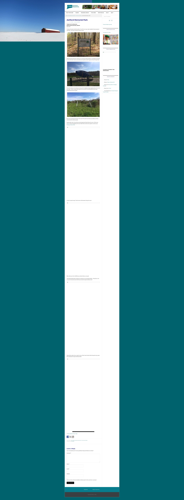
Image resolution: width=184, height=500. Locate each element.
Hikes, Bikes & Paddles (71, 15)
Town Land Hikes (78, 15)
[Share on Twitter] (70, 437)
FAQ (108, 79)
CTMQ (73, 7)
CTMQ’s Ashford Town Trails (72, 433)
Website (68, 473)
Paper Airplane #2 (110, 82)
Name (68, 464)
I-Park (110, 88)
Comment (69, 453)
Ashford (68, 123)
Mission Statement (96, 489)
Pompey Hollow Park (71, 124)
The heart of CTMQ (106, 32)
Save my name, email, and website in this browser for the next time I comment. (82, 479)
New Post (80, 440)
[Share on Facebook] (68, 437)
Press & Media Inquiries (107, 24)
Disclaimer (86, 489)
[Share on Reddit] (73, 437)
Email (68, 468)
